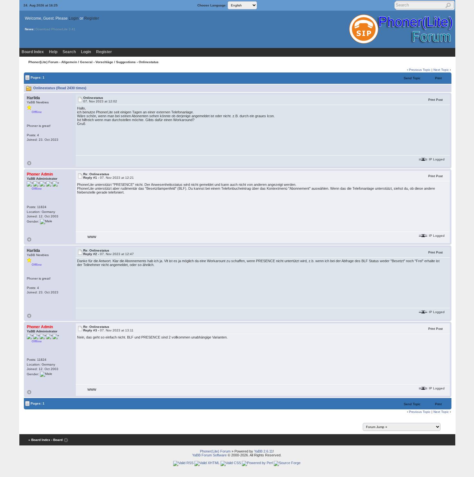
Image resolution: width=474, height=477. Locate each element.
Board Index (33, 52)
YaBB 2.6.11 (263, 451)
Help (53, 52)
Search (69, 52)
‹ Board (57, 440)
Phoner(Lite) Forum (43, 62)
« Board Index (39, 440)
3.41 (72, 29)
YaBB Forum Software (209, 455)
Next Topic (441, 70)
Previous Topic (419, 70)
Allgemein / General (77, 62)
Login (74, 18)
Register (91, 18)
